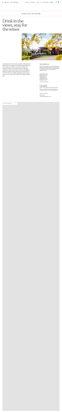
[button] (23, 47)
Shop (38, 2)
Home (27, 2)
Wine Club (45, 2)
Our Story (32, 2)
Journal (51, 2)
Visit (41, 2)
